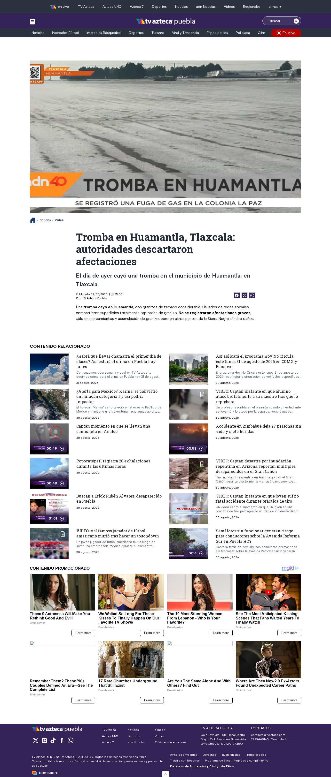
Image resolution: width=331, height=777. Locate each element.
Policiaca (243, 33)
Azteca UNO (112, 7)
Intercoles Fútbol (65, 33)
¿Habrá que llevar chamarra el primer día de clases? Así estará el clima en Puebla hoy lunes (118, 361)
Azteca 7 (137, 7)
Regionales (251, 7)
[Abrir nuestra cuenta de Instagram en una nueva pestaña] (44, 740)
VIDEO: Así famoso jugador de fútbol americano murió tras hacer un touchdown (117, 533)
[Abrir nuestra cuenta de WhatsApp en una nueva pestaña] (70, 740)
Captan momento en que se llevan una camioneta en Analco (113, 428)
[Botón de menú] (32, 21)
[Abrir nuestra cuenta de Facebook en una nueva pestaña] (62, 740)
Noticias (181, 7)
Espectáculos (217, 33)
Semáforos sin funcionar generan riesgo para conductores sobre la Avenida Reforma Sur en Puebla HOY (258, 536)
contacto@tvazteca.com (268, 735)
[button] (165, 774)
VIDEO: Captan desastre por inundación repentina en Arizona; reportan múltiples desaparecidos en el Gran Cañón (256, 466)
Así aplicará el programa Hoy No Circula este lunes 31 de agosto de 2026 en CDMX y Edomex (256, 361)
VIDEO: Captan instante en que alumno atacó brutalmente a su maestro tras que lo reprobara (257, 396)
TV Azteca (86, 7)
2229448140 (260, 739)
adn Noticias (206, 7)
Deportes (159, 7)
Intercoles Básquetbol (104, 33)
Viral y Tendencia (185, 33)
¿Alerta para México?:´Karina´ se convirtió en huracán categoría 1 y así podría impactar (117, 396)
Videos (229, 7)
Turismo (157, 33)
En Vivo (289, 32)
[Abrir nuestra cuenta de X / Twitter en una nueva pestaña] (36, 740)
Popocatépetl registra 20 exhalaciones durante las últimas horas (113, 463)
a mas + (275, 7)
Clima (262, 33)
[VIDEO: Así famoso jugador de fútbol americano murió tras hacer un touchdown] (49, 543)
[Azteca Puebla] (165, 21)
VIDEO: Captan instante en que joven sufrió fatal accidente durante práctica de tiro (257, 498)
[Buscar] (296, 21)
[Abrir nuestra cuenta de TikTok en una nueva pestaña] (53, 740)
